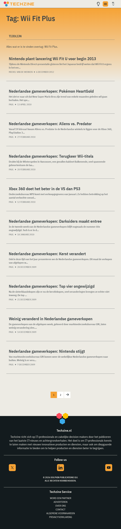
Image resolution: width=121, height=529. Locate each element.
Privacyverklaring (60, 517)
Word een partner (60, 498)
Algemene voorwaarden (60, 513)
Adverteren (60, 501)
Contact (60, 509)
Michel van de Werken (21, 72)
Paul (11, 104)
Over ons (60, 505)
